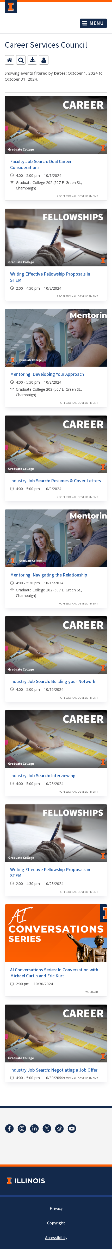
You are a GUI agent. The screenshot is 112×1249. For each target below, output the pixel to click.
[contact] (43, 60)
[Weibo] (59, 1128)
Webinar (91, 992)
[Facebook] (9, 1128)
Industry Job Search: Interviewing (43, 775)
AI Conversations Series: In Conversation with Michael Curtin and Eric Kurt (54, 973)
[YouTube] (72, 1128)
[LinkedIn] (34, 1128)
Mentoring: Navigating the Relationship (48, 575)
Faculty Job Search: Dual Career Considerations (41, 164)
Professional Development (77, 196)
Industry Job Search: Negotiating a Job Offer (53, 1070)
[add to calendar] (32, 60)
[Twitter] (47, 1128)
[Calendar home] (9, 60)
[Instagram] (22, 1128)
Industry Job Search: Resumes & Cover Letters (55, 481)
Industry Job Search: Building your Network (52, 681)
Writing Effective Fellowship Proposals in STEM (50, 277)
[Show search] (21, 60)
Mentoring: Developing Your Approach (47, 374)
